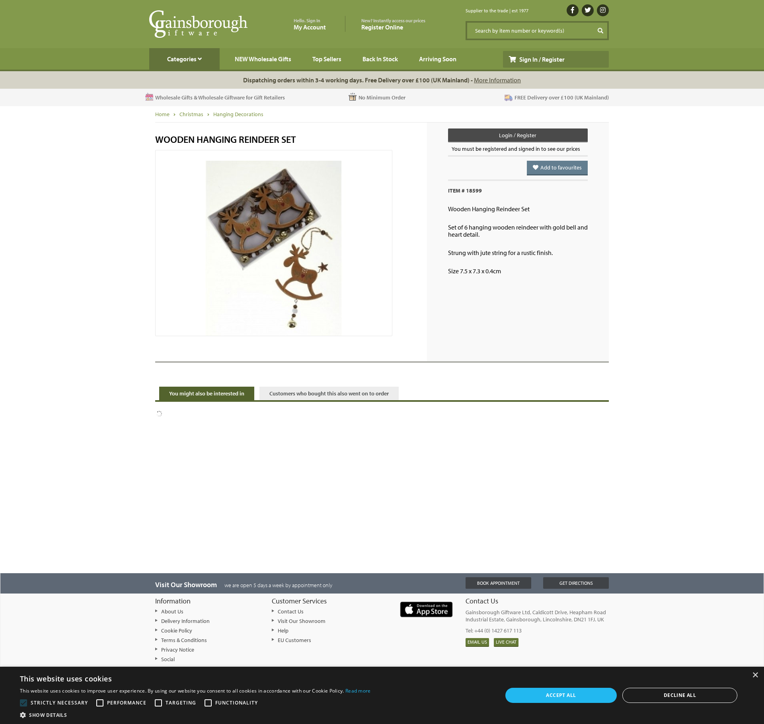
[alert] (382, 695)
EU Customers (294, 640)
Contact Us (291, 611)
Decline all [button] (680, 695)
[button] (195, 714)
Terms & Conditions (184, 640)
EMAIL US (477, 642)
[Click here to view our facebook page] (573, 10)
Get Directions (576, 583)
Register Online (393, 24)
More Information (497, 80)
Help (283, 630)
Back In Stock (380, 59)
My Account (310, 24)
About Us (172, 611)
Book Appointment (498, 583)
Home (162, 114)
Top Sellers (326, 59)
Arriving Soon (437, 59)
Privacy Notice (177, 649)
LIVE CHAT (506, 642)
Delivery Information (185, 621)
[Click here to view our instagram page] (603, 10)
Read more (358, 690)
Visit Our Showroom (301, 621)
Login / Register (517, 135)
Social (168, 659)
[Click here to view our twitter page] (588, 10)
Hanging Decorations (238, 114)
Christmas (191, 114)
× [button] (755, 675)
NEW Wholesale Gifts (263, 59)
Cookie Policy (176, 630)
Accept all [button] (561, 695)
